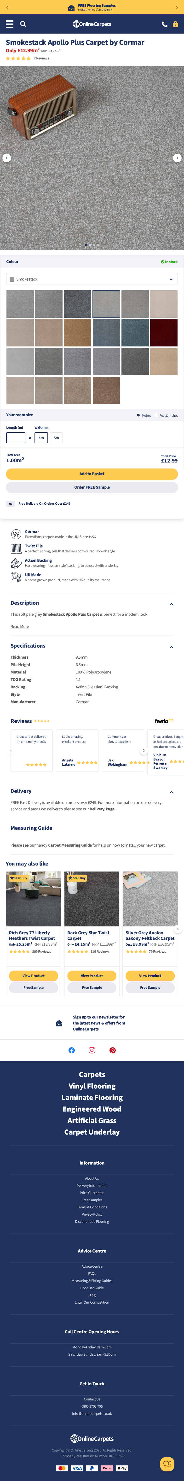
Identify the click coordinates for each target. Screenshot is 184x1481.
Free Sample (33, 987)
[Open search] (23, 24)
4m (41, 437)
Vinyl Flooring (92, 1086)
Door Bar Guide (92, 1288)
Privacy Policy (92, 1214)
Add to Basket (92, 474)
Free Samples (92, 1200)
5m (56, 437)
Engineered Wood (92, 1109)
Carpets (92, 1074)
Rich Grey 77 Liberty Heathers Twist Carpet (32, 935)
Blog (92, 1295)
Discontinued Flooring (92, 1221)
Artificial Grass (92, 1120)
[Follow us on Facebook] (72, 1050)
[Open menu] (10, 24)
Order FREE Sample (91, 487)
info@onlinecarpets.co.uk (92, 1413)
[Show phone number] (164, 25)
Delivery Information (92, 1185)
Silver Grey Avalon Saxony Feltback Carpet (150, 935)
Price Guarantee (92, 1192)
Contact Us (92, 1399)
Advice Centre (92, 1266)
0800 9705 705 (92, 1406)
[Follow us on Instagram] (92, 1050)
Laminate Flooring (91, 1097)
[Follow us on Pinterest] (112, 1050)
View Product (33, 975)
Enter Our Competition (92, 1302)
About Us (92, 1178)
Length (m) (14, 427)
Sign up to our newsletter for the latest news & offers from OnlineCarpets (99, 1023)
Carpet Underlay (92, 1132)
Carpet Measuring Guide (70, 845)
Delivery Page (102, 809)
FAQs (92, 1273)
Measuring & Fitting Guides (92, 1280)
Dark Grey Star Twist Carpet (88, 935)
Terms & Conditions (92, 1207)
